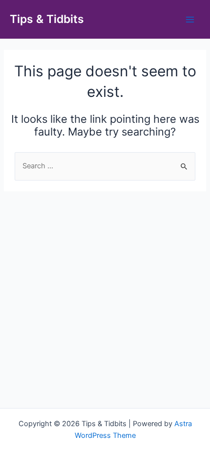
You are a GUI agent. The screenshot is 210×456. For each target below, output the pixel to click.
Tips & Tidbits (47, 19)
